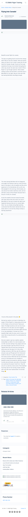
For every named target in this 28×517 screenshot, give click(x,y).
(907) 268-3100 (6, 500)
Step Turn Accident (7, 465)
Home (2, 7)
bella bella (18, 379)
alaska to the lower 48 (11, 379)
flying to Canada (15, 383)
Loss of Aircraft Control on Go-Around (11, 463)
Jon (7, 420)
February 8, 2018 (10, 421)
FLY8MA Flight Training (14, 2)
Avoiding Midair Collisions (8, 469)
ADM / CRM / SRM (8, 407)
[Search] (25, 2)
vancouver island (13, 385)
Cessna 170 (12, 380)
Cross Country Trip (13, 377)
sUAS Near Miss (6, 467)
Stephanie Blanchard (9, 16)
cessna (7, 380)
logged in (12, 436)
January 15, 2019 (8, 17)
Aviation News (8, 7)
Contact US (23, 508)
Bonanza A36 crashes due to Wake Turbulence (13, 460)
